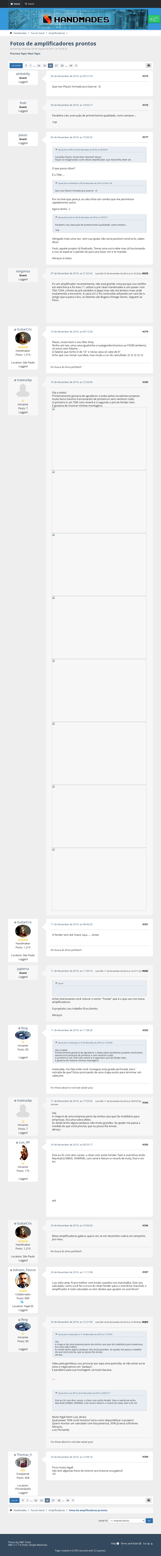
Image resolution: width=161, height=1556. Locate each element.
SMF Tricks (25, 1542)
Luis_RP (24, 1142)
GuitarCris (24, 329)
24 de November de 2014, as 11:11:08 (72, 1272)
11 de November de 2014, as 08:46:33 (72, 924)
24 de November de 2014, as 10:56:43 (72, 1225)
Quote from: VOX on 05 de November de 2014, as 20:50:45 (83, 149)
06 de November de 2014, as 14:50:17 (72, 105)
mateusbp (24, 380)
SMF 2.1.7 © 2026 (18, 1544)
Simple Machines (38, 1544)
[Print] (149, 65)
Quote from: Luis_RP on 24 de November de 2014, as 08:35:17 (84, 1393)
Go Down (16, 65)
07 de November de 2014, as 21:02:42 (72, 273)
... (34, 65)
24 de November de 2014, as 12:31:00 (72, 1322)
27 (56, 65)
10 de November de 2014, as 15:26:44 (72, 382)
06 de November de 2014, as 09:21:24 (72, 76)
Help (114, 1543)
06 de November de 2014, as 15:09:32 (72, 137)
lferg (24, 1028)
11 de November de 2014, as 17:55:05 (72, 1101)
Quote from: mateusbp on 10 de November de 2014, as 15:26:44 (85, 1042)
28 (62, 65)
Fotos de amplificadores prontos (53, 43)
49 (71, 65)
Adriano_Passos (24, 1270)
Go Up (14, 1500)
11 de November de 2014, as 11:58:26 (72, 1030)
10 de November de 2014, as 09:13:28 (72, 331)
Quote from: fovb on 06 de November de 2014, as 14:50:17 (83, 217)
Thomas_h (24, 1454)
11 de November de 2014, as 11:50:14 (72, 971)
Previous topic (18, 53)
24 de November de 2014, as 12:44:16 (72, 1457)
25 (44, 65)
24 (39, 65)
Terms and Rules (130, 1543)
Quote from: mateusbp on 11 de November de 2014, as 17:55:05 (85, 1334)
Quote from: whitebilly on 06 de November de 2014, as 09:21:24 (85, 183)
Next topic (34, 53)
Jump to (103, 1520)
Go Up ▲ (148, 1543)
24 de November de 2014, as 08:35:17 (72, 1144)
